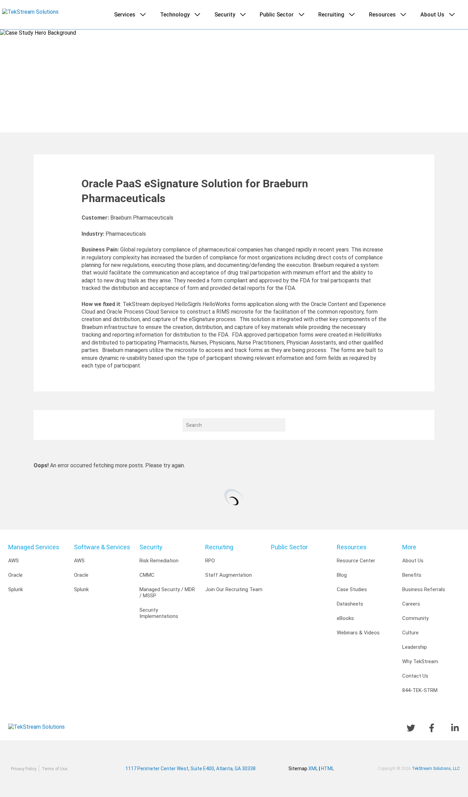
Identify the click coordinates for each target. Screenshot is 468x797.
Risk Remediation (158, 561)
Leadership (414, 647)
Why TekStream (420, 661)
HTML (327, 768)
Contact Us (415, 676)
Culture (410, 633)
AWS (13, 561)
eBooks (345, 618)
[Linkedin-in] (455, 728)
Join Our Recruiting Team (233, 589)
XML (313, 768)
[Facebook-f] (433, 728)
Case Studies (352, 589)
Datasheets (350, 604)
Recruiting (219, 547)
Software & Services (102, 547)
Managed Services (33, 547)
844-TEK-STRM (420, 690)
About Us (412, 561)
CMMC (147, 575)
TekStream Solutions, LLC (436, 768)
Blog (342, 575)
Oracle (15, 575)
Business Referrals (423, 589)
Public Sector (289, 547)
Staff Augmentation (228, 575)
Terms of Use (54, 768)
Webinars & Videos (358, 633)
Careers (411, 604)
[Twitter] (411, 728)
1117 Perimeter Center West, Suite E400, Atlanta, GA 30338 (206, 768)
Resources (352, 547)
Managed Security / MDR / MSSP (167, 592)
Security (150, 547)
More (409, 547)
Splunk (15, 589)
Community (415, 618)
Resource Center (356, 561)
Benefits (411, 575)
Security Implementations (158, 613)
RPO (210, 561)
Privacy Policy (23, 768)
